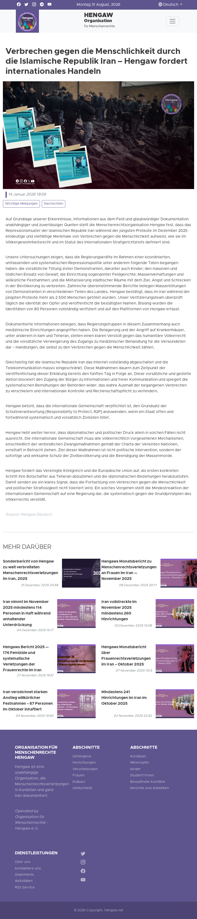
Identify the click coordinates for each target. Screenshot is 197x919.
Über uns (22, 862)
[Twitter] (84, 854)
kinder (135, 769)
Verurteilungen (85, 769)
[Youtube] (84, 880)
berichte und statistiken (149, 788)
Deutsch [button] (170, 4)
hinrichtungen (84, 763)
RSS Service (25, 887)
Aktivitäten (24, 881)
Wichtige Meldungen (21, 204)
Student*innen (142, 775)
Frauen (79, 775)
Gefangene (82, 756)
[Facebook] (84, 871)
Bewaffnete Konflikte (147, 782)
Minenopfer (139, 763)
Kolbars (79, 782)
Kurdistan (138, 756)
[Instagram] (84, 863)
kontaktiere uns (28, 868)
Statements (24, 875)
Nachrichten (53, 204)
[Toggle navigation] (172, 21)
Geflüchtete (82, 788)
